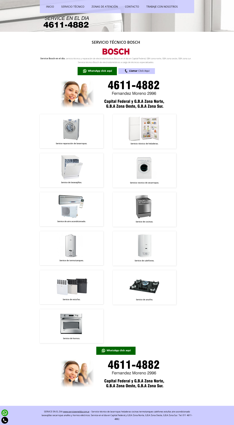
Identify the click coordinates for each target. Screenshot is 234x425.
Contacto (132, 6)
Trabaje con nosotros (162, 6)
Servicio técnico (72, 6)
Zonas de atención (105, 6)
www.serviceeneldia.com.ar (76, 411)
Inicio (50, 6)
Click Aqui (139, 70)
